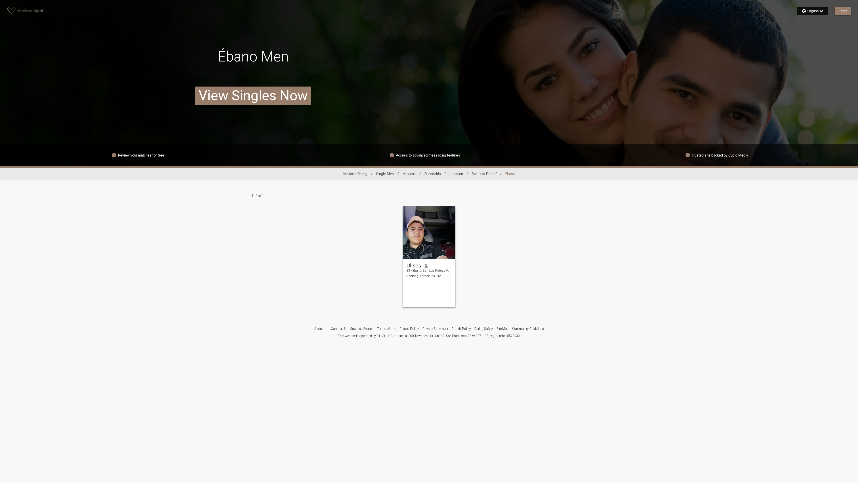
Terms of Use (386, 328)
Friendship (432, 174)
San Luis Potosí (484, 174)
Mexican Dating (355, 174)
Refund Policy (409, 328)
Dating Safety (483, 328)
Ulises (413, 266)
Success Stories (361, 328)
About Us (320, 328)
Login (843, 11)
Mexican (409, 174)
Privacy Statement (435, 328)
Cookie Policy (461, 328)
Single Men (385, 174)
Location (456, 174)
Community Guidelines (528, 328)
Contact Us (339, 328)
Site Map (502, 328)
